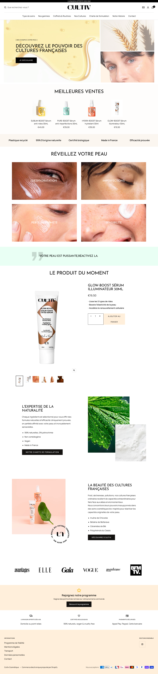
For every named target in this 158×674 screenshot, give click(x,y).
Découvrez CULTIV (101, 537)
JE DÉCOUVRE (26, 60)
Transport (8, 651)
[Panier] (153, 7)
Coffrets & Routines (62, 16)
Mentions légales (12, 647)
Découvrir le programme (79, 604)
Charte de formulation (99, 16)
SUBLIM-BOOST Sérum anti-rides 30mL (41, 122)
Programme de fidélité (14, 643)
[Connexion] (143, 7)
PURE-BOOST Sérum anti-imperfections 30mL (66, 122)
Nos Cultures (80, 16)
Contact (132, 16)
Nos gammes (44, 16)
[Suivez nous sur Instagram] (142, 644)
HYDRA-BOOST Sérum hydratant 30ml (91, 122)
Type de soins (28, 16)
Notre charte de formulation (42, 452)
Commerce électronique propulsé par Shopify (39, 667)
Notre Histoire (119, 16)
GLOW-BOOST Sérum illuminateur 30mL (117, 122)
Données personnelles (14, 655)
